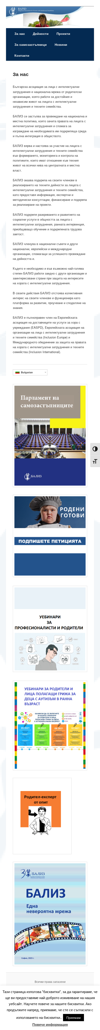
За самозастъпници (30, 44)
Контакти (21, 55)
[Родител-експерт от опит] (42, 853)
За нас (19, 33)
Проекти (63, 33)
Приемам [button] (73, 1017)
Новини (61, 44)
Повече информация (50, 1024)
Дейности (41, 33)
